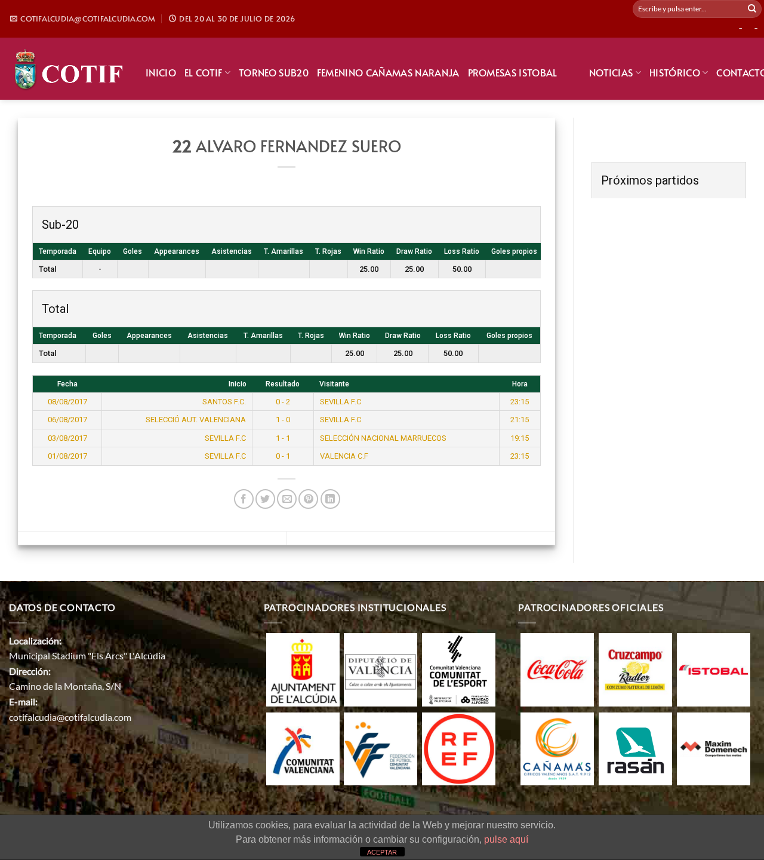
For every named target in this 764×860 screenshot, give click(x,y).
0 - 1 (283, 456)
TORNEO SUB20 (274, 72)
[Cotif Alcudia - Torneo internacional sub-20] (68, 68)
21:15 (519, 419)
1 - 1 (283, 438)
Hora (520, 384)
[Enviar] (752, 9)
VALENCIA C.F (344, 456)
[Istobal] (713, 668)
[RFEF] (458, 747)
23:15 (519, 401)
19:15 (519, 438)
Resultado (283, 384)
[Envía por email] (287, 499)
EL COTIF (203, 72)
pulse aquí (506, 839)
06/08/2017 (67, 419)
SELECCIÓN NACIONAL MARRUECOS (383, 438)
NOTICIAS (611, 72)
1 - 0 (283, 419)
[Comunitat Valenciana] (303, 747)
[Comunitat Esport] (458, 668)
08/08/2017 (67, 401)
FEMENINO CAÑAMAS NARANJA (388, 72)
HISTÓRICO (674, 72)
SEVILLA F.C (340, 401)
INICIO (161, 72)
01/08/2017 (67, 456)
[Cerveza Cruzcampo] (635, 668)
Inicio (238, 384)
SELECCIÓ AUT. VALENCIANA (196, 419)
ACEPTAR (382, 852)
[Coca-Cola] (557, 668)
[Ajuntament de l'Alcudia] (303, 668)
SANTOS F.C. (224, 401)
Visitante (334, 384)
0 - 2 (283, 401)
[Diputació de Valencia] (380, 668)
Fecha (67, 384)
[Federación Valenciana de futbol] (380, 747)
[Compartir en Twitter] (265, 499)
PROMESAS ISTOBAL (512, 72)
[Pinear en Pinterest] (308, 499)
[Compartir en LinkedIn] (330, 499)
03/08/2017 (67, 438)
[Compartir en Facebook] (244, 499)
